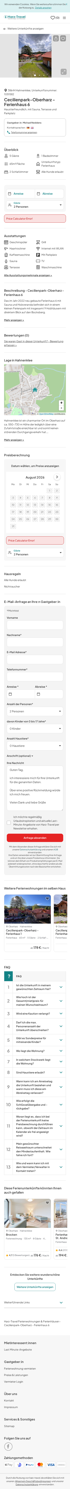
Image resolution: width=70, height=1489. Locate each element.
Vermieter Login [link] (13, 1381)
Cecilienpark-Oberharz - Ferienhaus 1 (22, 932)
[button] (56, 38)
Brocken (11, 1234)
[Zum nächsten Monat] (57, 476)
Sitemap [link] (9, 1426)
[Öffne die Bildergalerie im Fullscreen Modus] (64, 72)
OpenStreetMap (46, 413)
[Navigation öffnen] (64, 18)
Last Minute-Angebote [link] (18, 1349)
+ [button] (61, 403)
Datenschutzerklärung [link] (30, 849)
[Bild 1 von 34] (35, 56)
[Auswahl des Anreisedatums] (21, 694)
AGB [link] (56, 849)
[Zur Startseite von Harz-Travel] (14, 17)
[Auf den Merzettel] (63, 38)
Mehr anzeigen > (14, 439)
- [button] (61, 408)
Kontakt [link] (9, 1400)
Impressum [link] (11, 1407)
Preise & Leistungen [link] (16, 1374)
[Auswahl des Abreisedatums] (49, 694)
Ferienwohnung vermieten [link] (20, 1368)
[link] (9, 1445)
